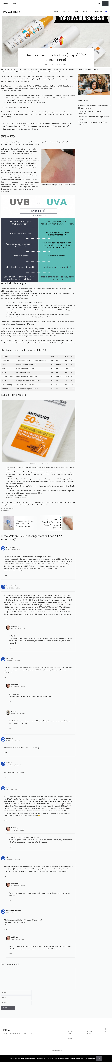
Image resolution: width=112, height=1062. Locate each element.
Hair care (87, 11)
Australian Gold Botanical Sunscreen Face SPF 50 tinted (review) (51, 523)
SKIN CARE (71, 1031)
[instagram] (95, 3)
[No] (110, 1058)
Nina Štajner (21, 505)
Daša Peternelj (42, 505)
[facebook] (99, 3)
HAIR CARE (71, 1036)
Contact (7, 3)
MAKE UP (70, 1038)
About (15, 3)
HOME (56, 11)
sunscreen (6, 510)
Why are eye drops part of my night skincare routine (24, 524)
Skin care (66, 11)
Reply (5, 576)
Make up (98, 11)
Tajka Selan (30, 505)
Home (69, 1029)
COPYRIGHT (90, 1033)
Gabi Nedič (63, 64)
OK (99, 1058)
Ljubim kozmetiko (60, 112)
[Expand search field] (105, 3)
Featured (5, 508)
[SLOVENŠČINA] (106, 11)
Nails (77, 11)
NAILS (69, 1033)
